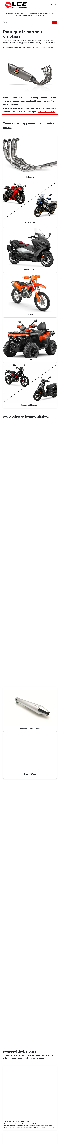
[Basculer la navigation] (55, 4)
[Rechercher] (54, 22)
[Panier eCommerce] (51, 4)
